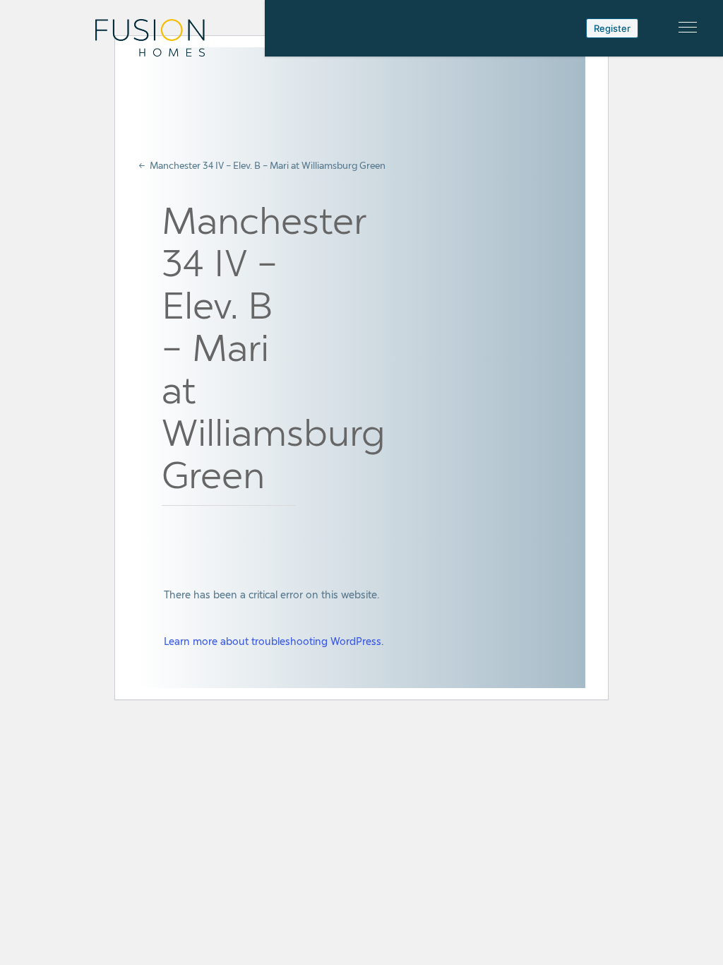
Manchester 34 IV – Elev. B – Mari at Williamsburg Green (268, 166)
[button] (688, 27)
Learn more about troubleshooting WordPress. (273, 641)
